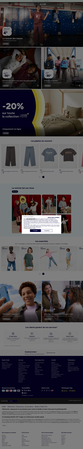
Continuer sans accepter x (29, 216)
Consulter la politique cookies (29, 228)
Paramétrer (47, 230)
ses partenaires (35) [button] (31, 218)
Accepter (35, 230)
